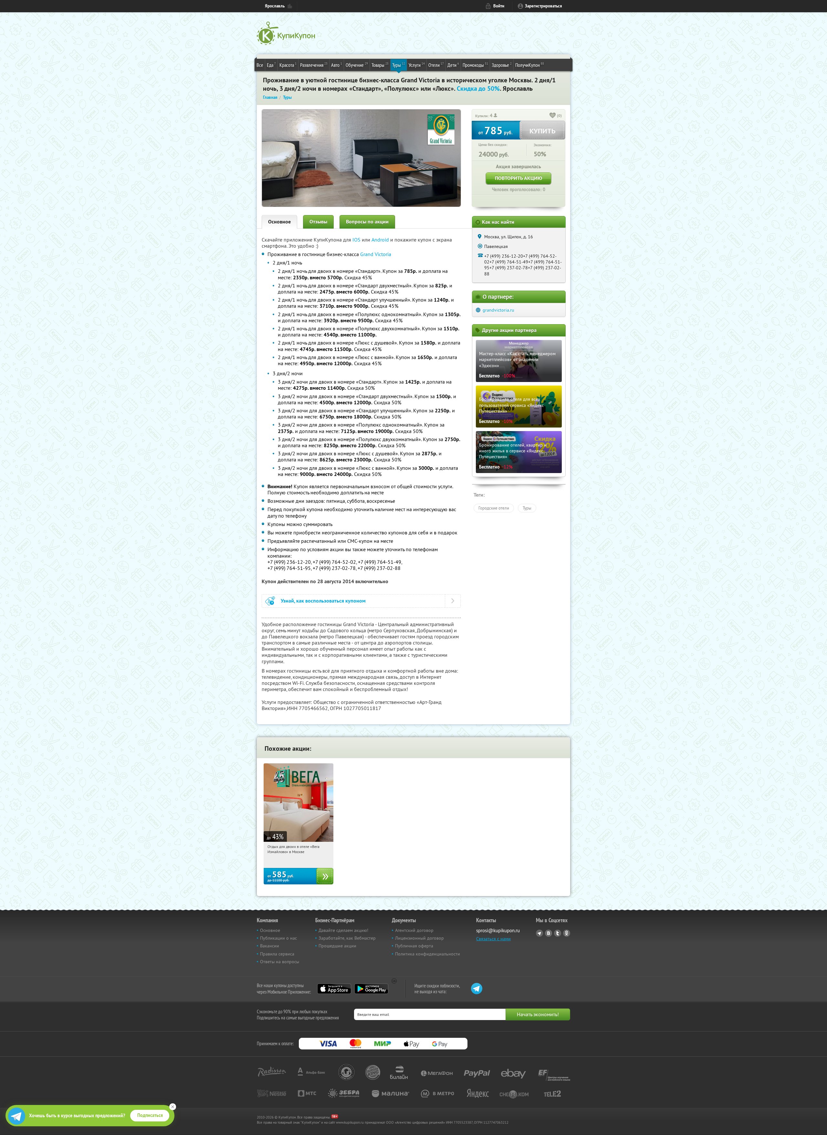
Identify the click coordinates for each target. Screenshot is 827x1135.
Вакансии (269, 946)
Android (381, 239)
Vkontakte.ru (548, 933)
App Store (334, 989)
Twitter (557, 933)
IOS (357, 239)
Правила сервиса (277, 954)
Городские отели (493, 508)
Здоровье (502, 64)
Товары (380, 64)
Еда (271, 64)
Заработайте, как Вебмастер (347, 938)
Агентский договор (414, 930)
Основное (279, 221)
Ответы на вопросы (279, 962)
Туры (398, 64)
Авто (336, 64)
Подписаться (150, 1115)
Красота (288, 64)
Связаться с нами (493, 939)
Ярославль (275, 6)
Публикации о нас (278, 938)
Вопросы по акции (367, 221)
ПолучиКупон (529, 64)
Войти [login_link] (498, 6)
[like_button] (553, 116)
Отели (436, 64)
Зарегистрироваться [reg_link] (543, 6)
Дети (453, 64)
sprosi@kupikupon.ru (498, 930)
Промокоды (475, 64)
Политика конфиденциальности (427, 954)
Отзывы (318, 221)
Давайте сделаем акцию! (343, 930)
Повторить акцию (518, 178)
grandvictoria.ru (498, 310)
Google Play (371, 989)
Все (259, 65)
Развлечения (314, 64)
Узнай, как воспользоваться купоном (323, 600)
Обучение (357, 64)
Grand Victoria (375, 254)
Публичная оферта (414, 946)
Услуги (417, 64)
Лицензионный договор (419, 938)
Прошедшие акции (337, 946)
